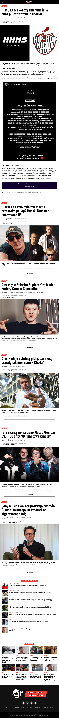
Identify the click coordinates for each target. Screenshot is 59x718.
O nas (6, 707)
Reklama (17, 707)
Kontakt (23, 707)
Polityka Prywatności (49, 707)
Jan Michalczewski (11, 297)
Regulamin (29, 707)
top (41, 192)
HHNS (10, 74)
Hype (29, 192)
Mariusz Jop (9, 22)
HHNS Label (8, 192)
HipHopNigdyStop (22, 192)
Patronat (11, 707)
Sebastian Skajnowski (11, 371)
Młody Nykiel (35, 192)
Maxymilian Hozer (10, 444)
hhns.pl (40, 168)
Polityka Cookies (38, 707)
